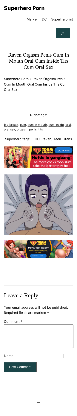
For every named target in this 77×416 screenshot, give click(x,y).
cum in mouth (37, 125)
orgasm (22, 129)
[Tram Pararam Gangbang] (38, 167)
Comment (13, 322)
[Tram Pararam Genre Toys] (38, 257)
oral (68, 125)
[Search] (63, 33)
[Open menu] (38, 401)
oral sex (9, 129)
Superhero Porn (16, 79)
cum (23, 125)
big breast (11, 125)
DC (37, 139)
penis (33, 129)
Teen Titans (62, 139)
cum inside (56, 125)
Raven (46, 139)
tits (40, 129)
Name (8, 356)
